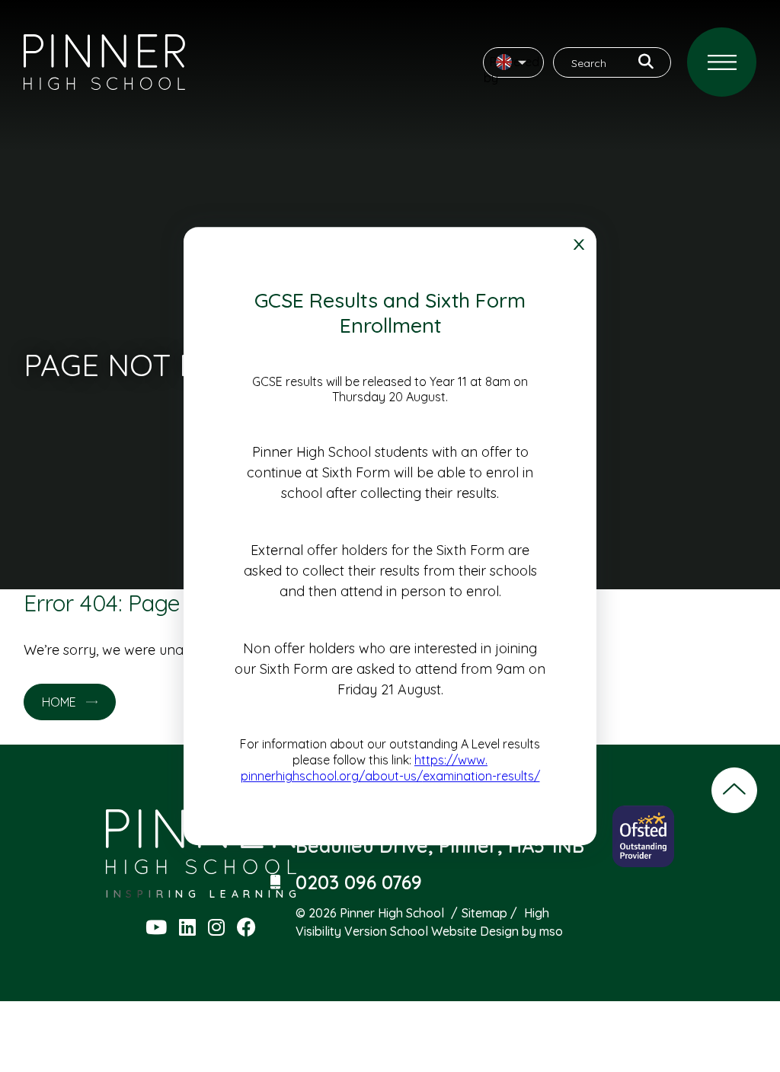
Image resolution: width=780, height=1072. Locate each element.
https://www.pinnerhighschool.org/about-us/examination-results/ (390, 767)
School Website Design (454, 931)
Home (59, 702)
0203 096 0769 (359, 882)
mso (551, 931)
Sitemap (484, 912)
